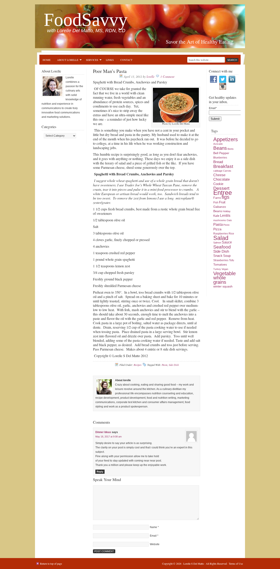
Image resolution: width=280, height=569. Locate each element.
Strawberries (220, 260)
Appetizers (225, 139)
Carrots (227, 170)
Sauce (227, 242)
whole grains (219, 280)
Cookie (218, 184)
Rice (231, 233)
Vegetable (224, 273)
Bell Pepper (221, 153)
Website (154, 544)
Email (153, 535)
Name (153, 527)
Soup (227, 255)
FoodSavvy (86, 19)
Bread (218, 162)
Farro (217, 197)
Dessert (221, 188)
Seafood (222, 246)
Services (90, 60)
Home (47, 60)
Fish (215, 202)
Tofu (231, 260)
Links (110, 60)
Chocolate (221, 179)
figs (225, 197)
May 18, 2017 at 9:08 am (108, 436)
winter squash (223, 286)
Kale (216, 215)
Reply (100, 471)
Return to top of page (51, 563)
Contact (126, 60)
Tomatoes (220, 264)
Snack (217, 255)
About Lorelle (66, 60)
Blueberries (220, 157)
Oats (229, 220)
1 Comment (167, 76)
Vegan (225, 269)
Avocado (218, 144)
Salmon (217, 242)
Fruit (222, 202)
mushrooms (219, 220)
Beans (220, 148)
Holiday (227, 211)
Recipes (138, 364)
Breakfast (223, 166)
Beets (231, 149)
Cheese (219, 175)
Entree (222, 192)
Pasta (164, 364)
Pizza (217, 229)
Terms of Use (236, 563)
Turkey (217, 269)
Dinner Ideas (103, 432)
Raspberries (220, 233)
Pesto (226, 225)
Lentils (225, 215)
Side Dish (174, 364)
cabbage (217, 170)
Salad (220, 237)
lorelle (150, 76)
